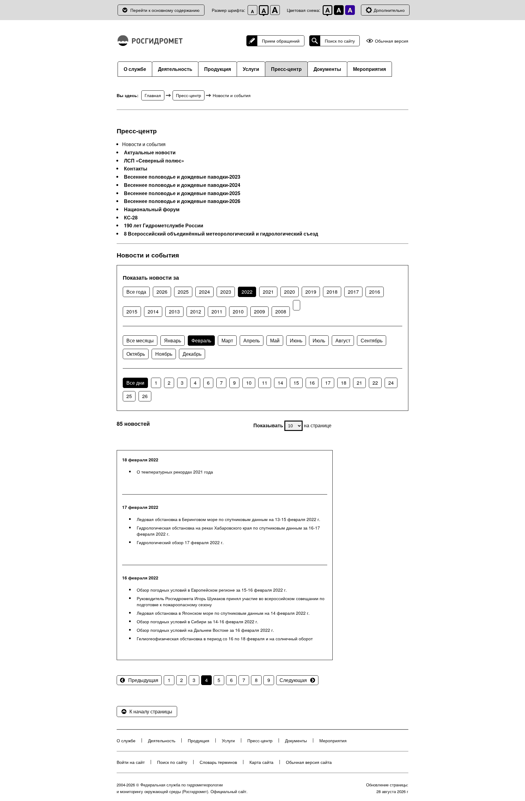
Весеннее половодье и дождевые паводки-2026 (182, 201)
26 (145, 396)
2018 (332, 291)
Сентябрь (372, 340)
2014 (153, 311)
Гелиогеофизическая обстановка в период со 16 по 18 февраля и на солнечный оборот (225, 638)
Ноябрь (163, 353)
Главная (153, 95)
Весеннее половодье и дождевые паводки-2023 (182, 176)
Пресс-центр (286, 68)
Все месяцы (140, 340)
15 (296, 382)
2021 (268, 291)
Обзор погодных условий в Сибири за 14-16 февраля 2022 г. (197, 621)
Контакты (135, 168)
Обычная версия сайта (309, 762)
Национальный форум (152, 209)
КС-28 (131, 217)
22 (375, 382)
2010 (238, 311)
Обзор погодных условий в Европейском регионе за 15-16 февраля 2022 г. (212, 590)
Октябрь (135, 353)
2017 (353, 291)
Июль (319, 340)
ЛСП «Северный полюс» (154, 160)
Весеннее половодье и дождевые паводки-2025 (182, 193)
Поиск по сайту (340, 41)
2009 (259, 311)
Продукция (217, 68)
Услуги (251, 68)
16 (312, 382)
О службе (135, 68)
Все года (136, 291)
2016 (374, 291)
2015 (131, 311)
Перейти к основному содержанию (165, 10)
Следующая (293, 680)
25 (129, 396)
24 (391, 382)
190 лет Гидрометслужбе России (163, 225)
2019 (310, 291)
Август (342, 340)
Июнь (296, 340)
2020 (289, 291)
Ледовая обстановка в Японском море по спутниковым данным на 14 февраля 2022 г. (223, 613)
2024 (204, 291)
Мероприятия (369, 68)
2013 (174, 311)
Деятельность (175, 68)
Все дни (135, 382)
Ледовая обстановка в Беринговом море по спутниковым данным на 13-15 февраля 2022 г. (228, 519)
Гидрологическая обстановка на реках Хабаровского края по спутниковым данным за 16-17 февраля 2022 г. (228, 531)
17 (328, 382)
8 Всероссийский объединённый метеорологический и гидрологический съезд (221, 233)
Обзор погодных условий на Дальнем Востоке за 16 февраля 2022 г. (205, 630)
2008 (280, 311)
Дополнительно (389, 10)
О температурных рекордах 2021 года (175, 472)
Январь (172, 340)
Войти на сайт (131, 762)
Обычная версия (391, 41)
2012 (195, 311)
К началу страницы (150, 711)
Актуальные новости (150, 152)
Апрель (251, 340)
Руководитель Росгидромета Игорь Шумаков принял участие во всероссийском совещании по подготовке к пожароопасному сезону (230, 601)
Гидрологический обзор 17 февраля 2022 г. (180, 542)
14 (280, 382)
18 (343, 382)
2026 (161, 291)
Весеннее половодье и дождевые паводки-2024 (182, 185)
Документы (327, 68)
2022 (247, 291)
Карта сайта (261, 762)
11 (264, 382)
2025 (183, 291)
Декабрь (192, 353)
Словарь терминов (218, 762)
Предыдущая (143, 680)
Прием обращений (281, 41)
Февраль (201, 340)
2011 (216, 311)
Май (275, 340)
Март (227, 340)
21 (359, 382)
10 (249, 382)
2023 (225, 291)
